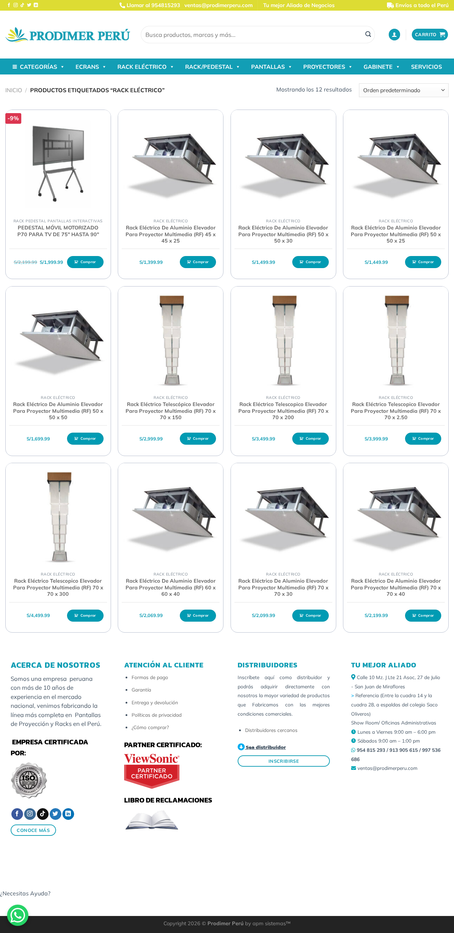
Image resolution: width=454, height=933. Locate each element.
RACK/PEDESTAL (209, 66)
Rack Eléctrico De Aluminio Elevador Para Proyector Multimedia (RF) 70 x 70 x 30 (283, 587)
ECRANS (87, 66)
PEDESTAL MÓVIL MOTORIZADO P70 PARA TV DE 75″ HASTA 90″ (58, 231)
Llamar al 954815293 (152, 5)
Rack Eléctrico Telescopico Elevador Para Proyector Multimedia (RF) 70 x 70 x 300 (58, 587)
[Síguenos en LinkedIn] (36, 5)
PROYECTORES (324, 66)
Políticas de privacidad (157, 715)
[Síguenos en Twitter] (29, 5)
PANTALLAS (268, 66)
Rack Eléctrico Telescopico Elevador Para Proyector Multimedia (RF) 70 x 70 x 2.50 (396, 411)
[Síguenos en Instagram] (15, 5)
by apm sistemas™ (267, 923)
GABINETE (378, 66)
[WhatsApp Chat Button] (17, 915)
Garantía (141, 690)
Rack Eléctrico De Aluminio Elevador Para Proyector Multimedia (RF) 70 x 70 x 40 (396, 587)
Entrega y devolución (155, 702)
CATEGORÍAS (38, 66)
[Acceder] (394, 34)
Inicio (13, 90)
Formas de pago (150, 677)
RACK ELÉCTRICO (142, 66)
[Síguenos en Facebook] (9, 5)
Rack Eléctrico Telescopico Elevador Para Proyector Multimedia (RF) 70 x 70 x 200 (283, 411)
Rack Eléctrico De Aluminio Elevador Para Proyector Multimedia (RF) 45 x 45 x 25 (171, 234)
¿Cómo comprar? (150, 727)
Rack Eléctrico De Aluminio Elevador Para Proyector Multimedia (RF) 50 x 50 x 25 (396, 234)
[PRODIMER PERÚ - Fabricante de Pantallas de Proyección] (67, 34)
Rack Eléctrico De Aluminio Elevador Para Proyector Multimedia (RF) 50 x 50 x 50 (58, 411)
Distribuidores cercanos (271, 730)
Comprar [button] (88, 262)
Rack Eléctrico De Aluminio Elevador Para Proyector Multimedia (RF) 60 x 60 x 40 (171, 587)
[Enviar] (368, 35)
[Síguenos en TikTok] (22, 5)
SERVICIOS (426, 66)
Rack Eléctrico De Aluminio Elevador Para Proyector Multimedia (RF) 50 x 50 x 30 (283, 234)
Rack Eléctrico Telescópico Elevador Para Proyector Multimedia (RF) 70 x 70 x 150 (171, 411)
